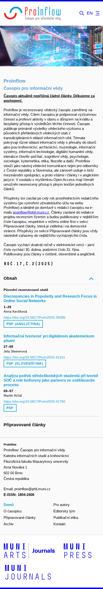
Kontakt (59, 524)
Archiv (9, 524)
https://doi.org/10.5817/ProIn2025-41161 (34, 357)
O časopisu (13, 511)
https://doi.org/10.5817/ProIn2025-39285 (34, 317)
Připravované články (20, 517)
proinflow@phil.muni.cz (31, 212)
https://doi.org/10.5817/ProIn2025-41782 (34, 401)
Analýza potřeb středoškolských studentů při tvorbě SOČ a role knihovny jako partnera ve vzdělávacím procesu (51, 380)
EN (90, 13)
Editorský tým (64, 511)
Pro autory (61, 505)
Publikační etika (65, 517)
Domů (9, 505)
